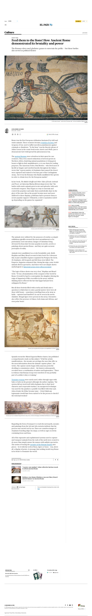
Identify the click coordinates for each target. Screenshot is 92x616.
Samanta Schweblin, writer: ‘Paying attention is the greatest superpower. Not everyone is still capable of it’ (77, 195)
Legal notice (7, 612)
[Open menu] (6, 25)
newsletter (8, 570)
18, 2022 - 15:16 (16, 130)
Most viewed (71, 226)
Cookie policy (23, 612)
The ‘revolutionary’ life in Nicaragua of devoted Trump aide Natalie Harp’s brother (78, 242)
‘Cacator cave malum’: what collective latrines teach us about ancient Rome (40, 468)
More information (15, 488)
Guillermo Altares (18, 129)
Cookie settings (18, 612)
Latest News (84, 32)
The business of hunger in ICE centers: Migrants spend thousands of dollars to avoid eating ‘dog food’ (77, 201)
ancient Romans (21, 156)
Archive (35, 570)
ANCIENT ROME (15, 37)
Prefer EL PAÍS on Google (53, 134)
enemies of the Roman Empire (41, 445)
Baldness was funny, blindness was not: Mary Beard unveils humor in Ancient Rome (39, 478)
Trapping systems (18, 380)
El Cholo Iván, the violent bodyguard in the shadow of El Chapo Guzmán (78, 246)
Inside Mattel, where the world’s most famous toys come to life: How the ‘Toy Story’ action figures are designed (77, 214)
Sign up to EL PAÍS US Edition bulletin (22, 459)
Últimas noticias (72, 190)
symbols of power (47, 143)
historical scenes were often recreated (37, 267)
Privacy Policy (12, 612)
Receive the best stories (11, 573)
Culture (9, 32)
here (39, 488)
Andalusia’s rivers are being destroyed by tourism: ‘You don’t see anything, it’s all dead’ (78, 237)
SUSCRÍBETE (78, 21)
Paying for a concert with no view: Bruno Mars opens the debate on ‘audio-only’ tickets (78, 251)
